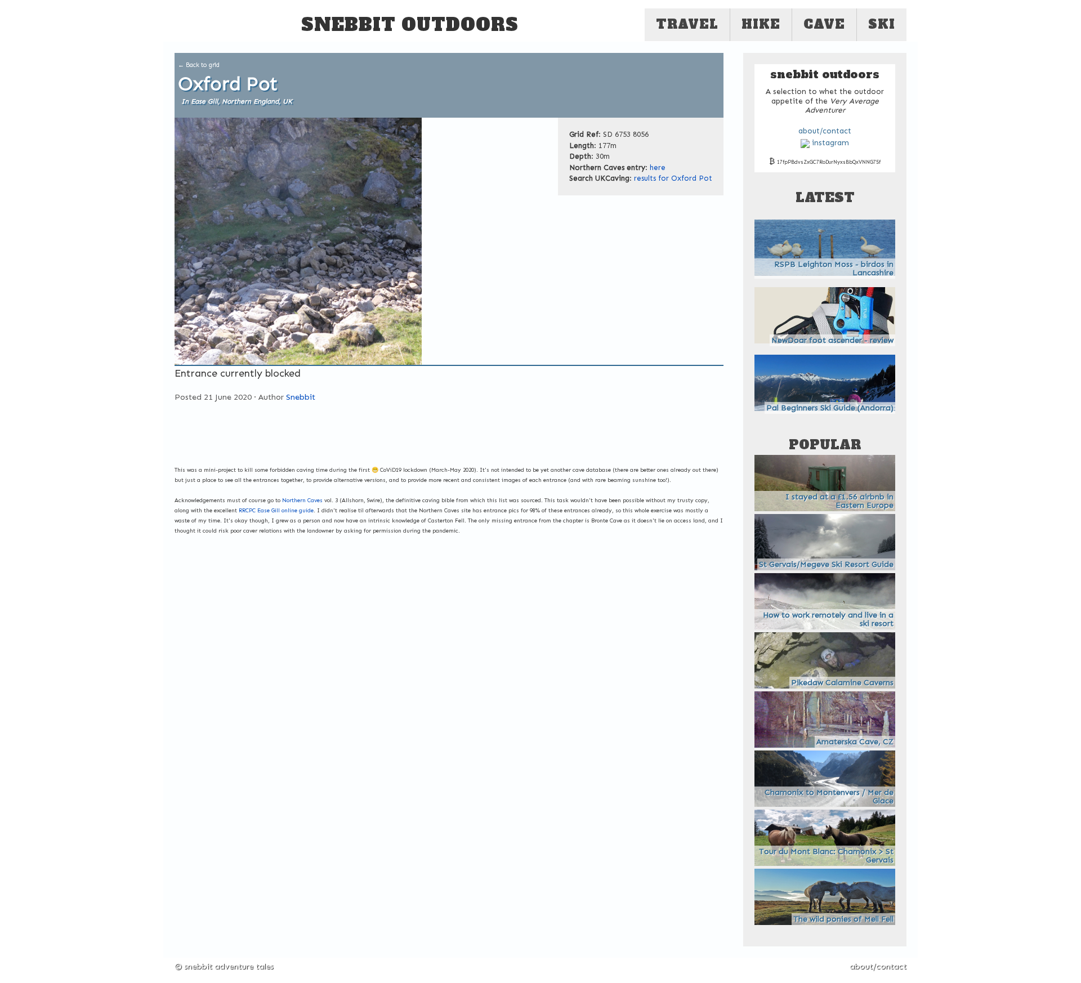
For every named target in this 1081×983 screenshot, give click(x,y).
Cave (824, 24)
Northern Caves (302, 500)
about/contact (824, 131)
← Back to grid (199, 65)
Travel (687, 24)
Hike (760, 24)
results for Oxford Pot (673, 178)
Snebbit (300, 397)
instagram (829, 143)
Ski (881, 24)
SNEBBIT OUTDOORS (410, 24)
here (657, 167)
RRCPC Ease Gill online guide (276, 510)
